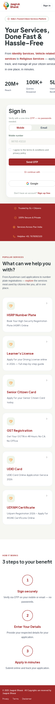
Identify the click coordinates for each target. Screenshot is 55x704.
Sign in (47, 5)
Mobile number (16, 135)
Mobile (20, 127)
